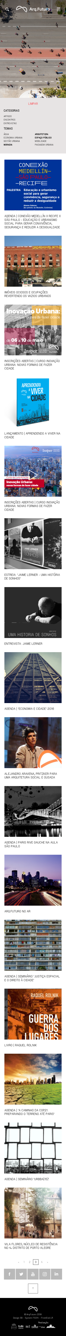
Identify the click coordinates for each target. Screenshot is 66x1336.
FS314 (36, 1317)
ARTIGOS (8, 116)
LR (51, 1317)
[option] (33, 49)
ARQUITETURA (41, 134)
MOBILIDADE (41, 141)
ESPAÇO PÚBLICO (43, 137)
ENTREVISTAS (10, 123)
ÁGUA (6, 134)
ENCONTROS (9, 119)
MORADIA (8, 144)
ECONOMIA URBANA (13, 137)
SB (21, 1317)
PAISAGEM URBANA (44, 144)
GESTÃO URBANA (12, 141)
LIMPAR (33, 103)
